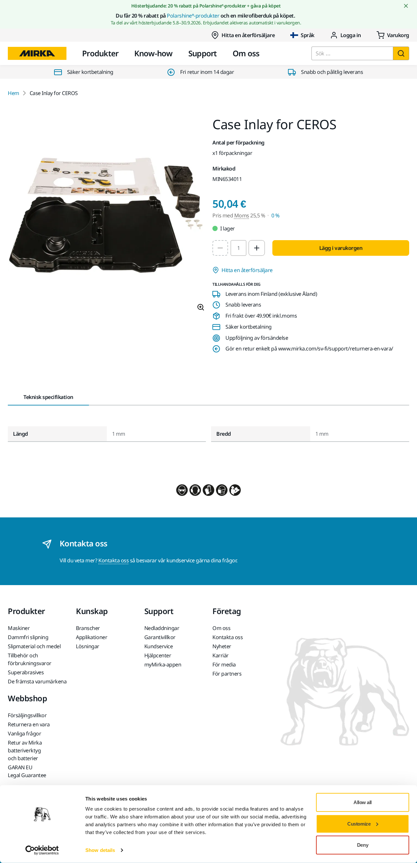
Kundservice (158, 646)
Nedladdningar (162, 628)
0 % (275, 215)
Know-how (153, 53)
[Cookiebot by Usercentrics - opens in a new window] (42, 850)
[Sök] (401, 53)
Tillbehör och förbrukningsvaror (29, 659)
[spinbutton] (238, 248)
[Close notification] (406, 6)
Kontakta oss (113, 560)
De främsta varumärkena (37, 681)
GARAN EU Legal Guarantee (27, 771)
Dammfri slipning (28, 637)
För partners (226, 673)
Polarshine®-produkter (193, 15)
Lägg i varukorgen (341, 248)
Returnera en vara (29, 724)
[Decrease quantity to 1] (220, 248)
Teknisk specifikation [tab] (48, 397)
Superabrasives (26, 672)
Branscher (88, 628)
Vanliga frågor (24, 733)
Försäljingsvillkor (27, 715)
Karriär (220, 655)
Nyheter (221, 646)
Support (202, 53)
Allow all (362, 802)
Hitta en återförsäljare (248, 35)
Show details (100, 850)
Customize (358, 823)
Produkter (100, 53)
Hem (13, 93)
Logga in (350, 35)
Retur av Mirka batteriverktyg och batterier (25, 750)
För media (224, 664)
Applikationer (91, 637)
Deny (362, 845)
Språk (307, 35)
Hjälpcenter (157, 655)
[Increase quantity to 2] (257, 247)
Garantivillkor (160, 637)
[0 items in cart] (393, 35)
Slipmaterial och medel (34, 646)
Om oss (246, 53)
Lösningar (87, 646)
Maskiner (19, 628)
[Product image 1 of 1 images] (106, 217)
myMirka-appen (162, 664)
